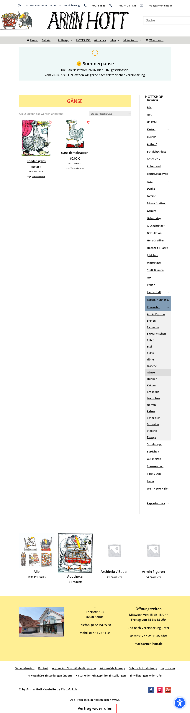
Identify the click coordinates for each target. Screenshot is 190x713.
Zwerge (151, 437)
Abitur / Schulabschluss (156, 147)
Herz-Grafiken (156, 240)
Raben (151, 411)
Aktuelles (100, 40)
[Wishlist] (50, 122)
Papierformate (156, 503)
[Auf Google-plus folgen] (168, 690)
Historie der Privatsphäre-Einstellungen (101, 675)
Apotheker (40, 559)
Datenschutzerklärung (143, 668)
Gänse (151, 372)
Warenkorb (156, 40)
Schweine (153, 424)
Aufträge (63, 40)
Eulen (150, 353)
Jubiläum (152, 255)
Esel (149, 346)
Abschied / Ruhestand (154, 162)
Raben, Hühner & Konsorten (158, 303)
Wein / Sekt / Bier (158, 488)
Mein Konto (130, 40)
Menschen (153, 398)
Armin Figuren (156, 314)
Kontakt (43, 668)
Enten (150, 340)
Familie (151, 196)
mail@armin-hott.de (160, 5)
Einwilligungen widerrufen (146, 675)
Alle (149, 107)
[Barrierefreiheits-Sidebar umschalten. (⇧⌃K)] (179, 702)
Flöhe (150, 359)
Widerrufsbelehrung (112, 668)
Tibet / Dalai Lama (154, 477)
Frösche (152, 366)
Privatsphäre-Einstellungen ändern (50, 675)
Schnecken (153, 418)
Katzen (151, 385)
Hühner (152, 379)
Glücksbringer (156, 225)
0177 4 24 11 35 (127, 5)
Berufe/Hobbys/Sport (157, 177)
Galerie (46, 40)
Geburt (151, 211)
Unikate (152, 122)
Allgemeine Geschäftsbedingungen (74, 668)
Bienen (151, 320)
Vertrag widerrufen (95, 708)
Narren (151, 405)
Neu (149, 114)
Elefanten (153, 327)
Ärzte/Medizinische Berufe (156, 559)
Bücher (151, 136)
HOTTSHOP (83, 40)
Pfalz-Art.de (69, 689)
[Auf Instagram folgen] (160, 690)
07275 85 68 (98, 5)
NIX (149, 277)
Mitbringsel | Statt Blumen (155, 266)
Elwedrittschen (156, 333)
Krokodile (153, 392)
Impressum (168, 668)
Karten (151, 129)
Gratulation (154, 233)
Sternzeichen (155, 466)
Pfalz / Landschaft (154, 288)
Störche (152, 431)
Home (34, 40)
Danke (151, 188)
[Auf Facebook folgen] (151, 690)
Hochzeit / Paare (157, 248)
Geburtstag (154, 218)
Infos (113, 40)
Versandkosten (38, 176)
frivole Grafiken (156, 203)
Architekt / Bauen (78, 557)
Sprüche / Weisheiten (154, 455)
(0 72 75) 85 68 (101, 625)
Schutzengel (154, 444)
